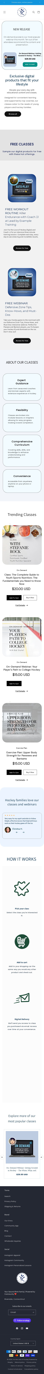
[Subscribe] (33, 1312)
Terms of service (16, 1366)
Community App (12, 1226)
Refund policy (19, 1362)
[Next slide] (23, 832)
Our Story (9, 1221)
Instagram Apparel (12, 1255)
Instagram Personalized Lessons (18, 1265)
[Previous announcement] (4, 2)
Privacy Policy (10, 1201)
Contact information (15, 1369)
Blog (6, 1231)
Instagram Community (14, 1260)
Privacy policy (31, 1362)
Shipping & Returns (13, 1206)
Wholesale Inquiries (13, 1241)
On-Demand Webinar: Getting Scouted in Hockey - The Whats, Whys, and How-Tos (30, 54)
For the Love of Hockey (21, 1359)
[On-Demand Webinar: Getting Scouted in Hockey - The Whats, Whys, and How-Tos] (10, 59)
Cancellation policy (31, 1369)
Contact (8, 1236)
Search (7, 1196)
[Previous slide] (17, 832)
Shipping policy (30, 1366)
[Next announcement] (39, 2)
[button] (4, 12)
